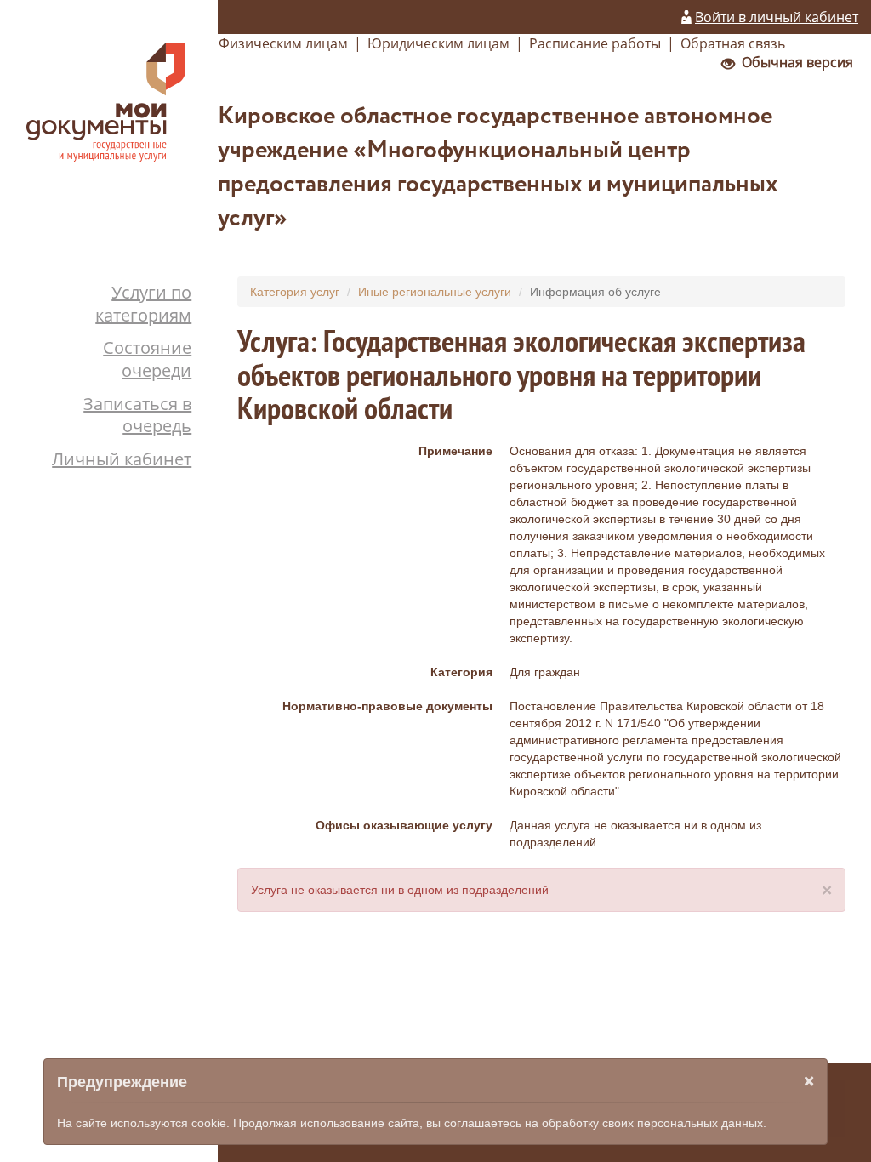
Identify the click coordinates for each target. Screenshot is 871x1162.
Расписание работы (595, 43)
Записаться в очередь (137, 415)
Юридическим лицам (438, 43)
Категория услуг (294, 292)
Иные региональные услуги (434, 292)
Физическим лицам (283, 43)
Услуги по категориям (143, 304)
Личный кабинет (121, 458)
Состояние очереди (147, 359)
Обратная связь (732, 43)
